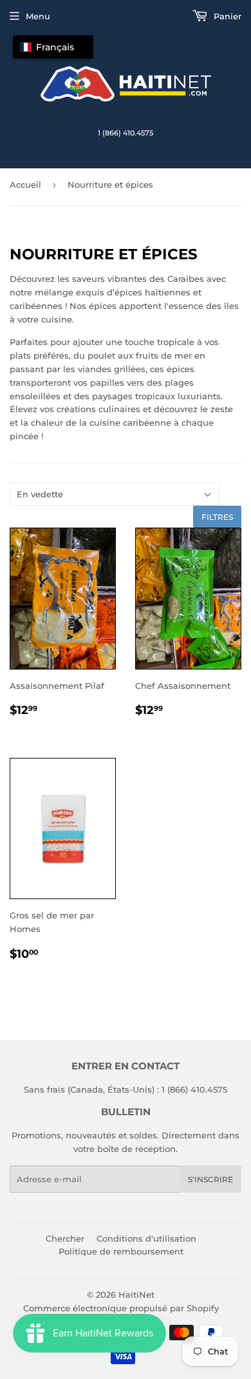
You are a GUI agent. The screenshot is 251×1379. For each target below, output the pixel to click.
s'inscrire (210, 1179)
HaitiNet (136, 1294)
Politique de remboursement (121, 1251)
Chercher (65, 1238)
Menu (38, 16)
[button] (53, 47)
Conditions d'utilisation (146, 1238)
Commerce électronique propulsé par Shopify (121, 1308)
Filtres (217, 517)
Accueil (25, 184)
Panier (226, 16)
